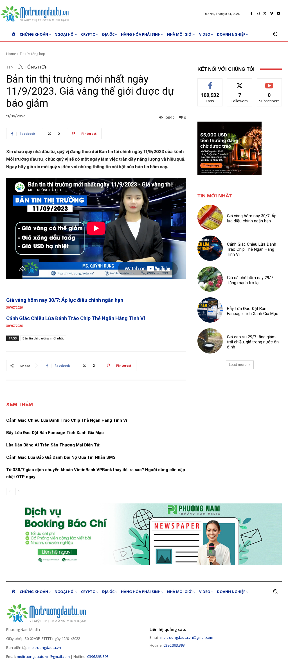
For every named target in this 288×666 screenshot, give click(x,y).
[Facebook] (251, 13)
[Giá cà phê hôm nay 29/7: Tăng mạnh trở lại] (210, 279)
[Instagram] (258, 13)
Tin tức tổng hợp (32, 53)
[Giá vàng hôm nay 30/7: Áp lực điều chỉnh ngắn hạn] (210, 217)
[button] (275, 34)
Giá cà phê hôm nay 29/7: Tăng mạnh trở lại (250, 280)
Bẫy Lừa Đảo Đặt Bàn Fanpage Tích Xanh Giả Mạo (55, 432)
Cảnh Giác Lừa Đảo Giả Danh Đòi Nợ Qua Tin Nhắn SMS (61, 457)
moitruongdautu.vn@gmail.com (43, 656)
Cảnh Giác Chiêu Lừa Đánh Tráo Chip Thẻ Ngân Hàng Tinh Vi (75, 318)
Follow (239, 83)
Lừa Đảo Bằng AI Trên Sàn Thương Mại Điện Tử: (53, 445)
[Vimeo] (271, 13)
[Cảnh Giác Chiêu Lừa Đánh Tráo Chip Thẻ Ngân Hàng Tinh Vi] (210, 248)
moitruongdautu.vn (44, 647)
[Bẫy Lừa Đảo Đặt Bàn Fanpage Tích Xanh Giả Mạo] (210, 310)
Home (11, 53)
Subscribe (269, 83)
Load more (238, 364)
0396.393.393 (98, 656)
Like (210, 83)
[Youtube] (278, 13)
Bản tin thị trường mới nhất (43, 338)
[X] (265, 13)
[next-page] (18, 491)
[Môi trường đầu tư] (36, 14)
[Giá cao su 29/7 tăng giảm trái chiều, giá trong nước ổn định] (210, 340)
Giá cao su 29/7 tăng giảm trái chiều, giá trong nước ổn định (253, 342)
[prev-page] (9, 491)
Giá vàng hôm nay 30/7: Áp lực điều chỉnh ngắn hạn (64, 300)
